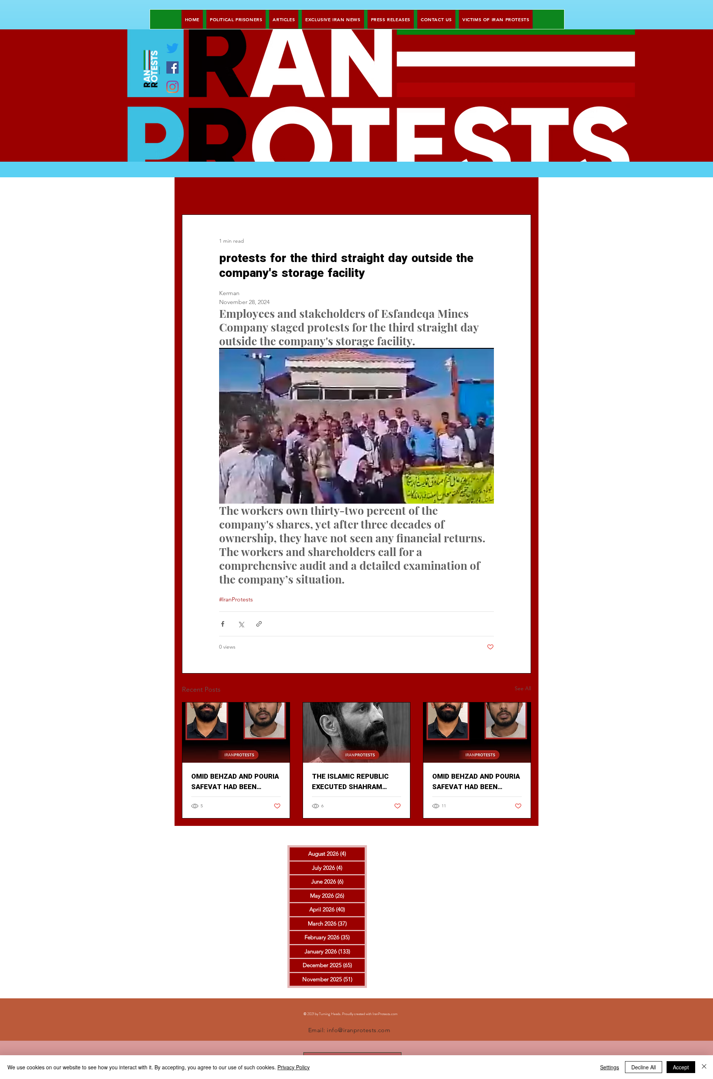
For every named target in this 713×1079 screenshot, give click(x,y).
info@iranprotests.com (358, 1030)
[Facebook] (172, 67)
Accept (681, 1067)
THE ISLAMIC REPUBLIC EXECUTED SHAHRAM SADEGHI (350, 782)
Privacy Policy (293, 1067)
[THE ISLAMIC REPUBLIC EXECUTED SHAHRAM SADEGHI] (356, 732)
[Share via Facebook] (222, 623)
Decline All (643, 1067)
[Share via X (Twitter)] (240, 623)
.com (394, 1014)
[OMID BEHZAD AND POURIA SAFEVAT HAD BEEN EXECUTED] (236, 732)
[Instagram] (172, 87)
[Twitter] (172, 48)
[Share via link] (259, 623)
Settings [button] (609, 1067)
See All (523, 688)
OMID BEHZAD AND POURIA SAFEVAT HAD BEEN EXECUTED (235, 782)
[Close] (704, 1067)
